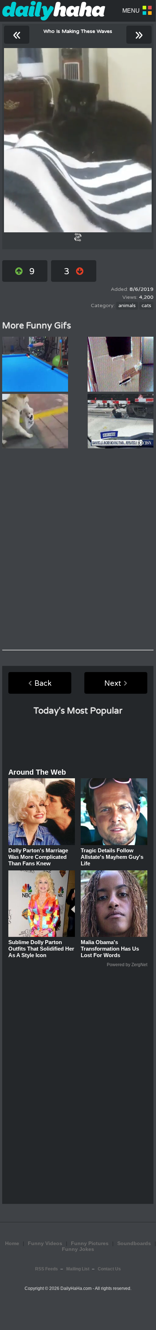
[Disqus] (77, 549)
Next (112, 683)
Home (12, 1243)
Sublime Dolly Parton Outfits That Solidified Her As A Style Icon (41, 948)
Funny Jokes (78, 1249)
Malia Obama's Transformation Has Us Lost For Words (110, 948)
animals (127, 306)
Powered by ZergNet (127, 964)
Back (42, 683)
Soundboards (134, 1243)
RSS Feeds (46, 1268)
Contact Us (109, 1268)
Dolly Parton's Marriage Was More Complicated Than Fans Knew (38, 856)
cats (146, 306)
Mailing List (77, 1268)
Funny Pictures (90, 1243)
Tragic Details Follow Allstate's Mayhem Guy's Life (112, 856)
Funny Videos (45, 1243)
